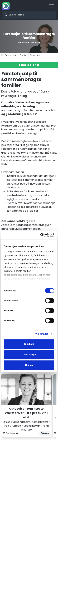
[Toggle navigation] (52, 6)
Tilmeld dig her (29, 65)
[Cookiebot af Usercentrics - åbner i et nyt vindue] (41, 235)
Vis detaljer (41, 333)
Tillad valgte (29, 354)
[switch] (49, 300)
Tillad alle (29, 344)
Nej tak (29, 365)
